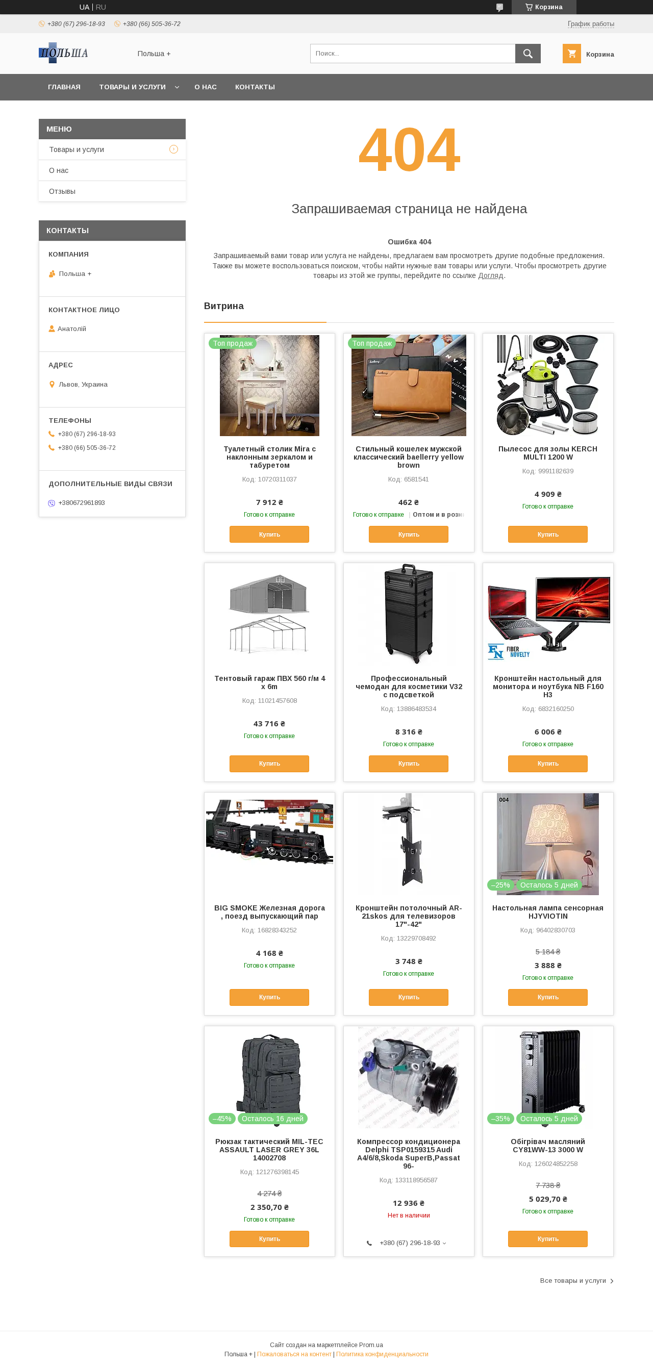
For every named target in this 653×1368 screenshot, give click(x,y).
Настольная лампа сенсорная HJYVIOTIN (548, 912)
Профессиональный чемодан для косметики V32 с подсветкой (409, 686)
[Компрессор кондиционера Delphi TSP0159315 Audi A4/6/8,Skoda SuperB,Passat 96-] (409, 1077)
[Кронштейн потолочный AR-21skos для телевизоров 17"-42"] (409, 844)
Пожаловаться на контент (294, 1354)
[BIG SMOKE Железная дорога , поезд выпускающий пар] (270, 844)
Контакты (255, 87)
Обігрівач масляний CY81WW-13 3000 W (548, 1145)
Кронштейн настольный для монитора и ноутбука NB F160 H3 (548, 686)
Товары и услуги (132, 87)
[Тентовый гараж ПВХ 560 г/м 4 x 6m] (270, 614)
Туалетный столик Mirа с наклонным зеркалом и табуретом (269, 457)
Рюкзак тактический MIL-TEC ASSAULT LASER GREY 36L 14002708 (269, 1149)
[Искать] (528, 53)
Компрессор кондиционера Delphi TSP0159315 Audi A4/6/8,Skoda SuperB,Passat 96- (408, 1153)
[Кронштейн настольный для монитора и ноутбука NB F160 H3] (548, 614)
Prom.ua (371, 1345)
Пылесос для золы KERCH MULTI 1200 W (547, 453)
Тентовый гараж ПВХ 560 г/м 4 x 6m (269, 682)
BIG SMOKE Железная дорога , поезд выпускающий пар (269, 912)
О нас (205, 87)
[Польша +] (82, 61)
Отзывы (62, 191)
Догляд (491, 275)
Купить (269, 534)
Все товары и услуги (573, 1280)
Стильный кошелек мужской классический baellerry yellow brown (409, 457)
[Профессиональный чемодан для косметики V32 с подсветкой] (409, 614)
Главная (64, 87)
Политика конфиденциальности (382, 1354)
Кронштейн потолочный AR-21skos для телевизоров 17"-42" (409, 916)
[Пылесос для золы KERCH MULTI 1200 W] (548, 385)
